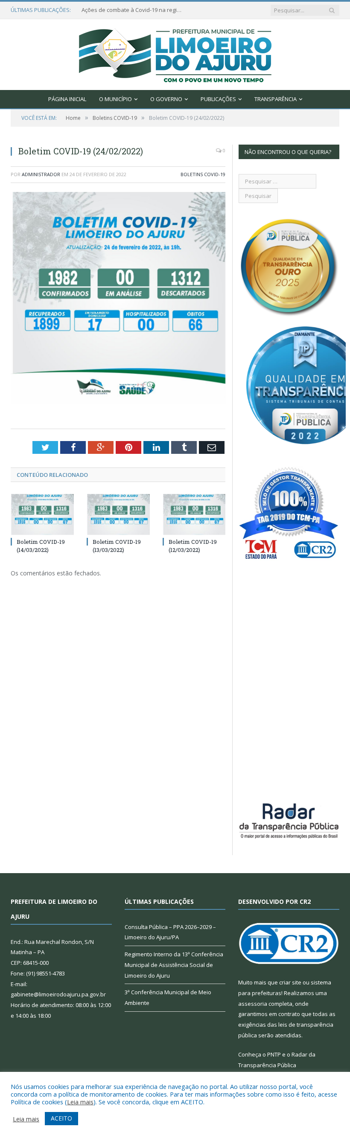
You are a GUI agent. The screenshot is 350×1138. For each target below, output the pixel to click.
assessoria (252, 1003)
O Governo (166, 99)
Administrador (41, 174)
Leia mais (80, 1101)
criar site (290, 982)
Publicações (218, 99)
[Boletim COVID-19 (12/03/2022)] (194, 514)
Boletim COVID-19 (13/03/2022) (117, 545)
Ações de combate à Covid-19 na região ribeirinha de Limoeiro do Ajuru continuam (133, 10)
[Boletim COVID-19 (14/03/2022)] (42, 514)
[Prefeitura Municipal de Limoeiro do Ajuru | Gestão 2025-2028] (175, 53)
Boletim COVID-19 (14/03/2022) (41, 545)
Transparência (275, 99)
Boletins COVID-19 (203, 174)
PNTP (274, 1054)
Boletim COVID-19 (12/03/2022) (193, 545)
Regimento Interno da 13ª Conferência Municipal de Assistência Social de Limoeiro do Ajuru (174, 964)
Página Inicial (67, 99)
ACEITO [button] (61, 1118)
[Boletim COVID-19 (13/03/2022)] (118, 514)
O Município (115, 99)
